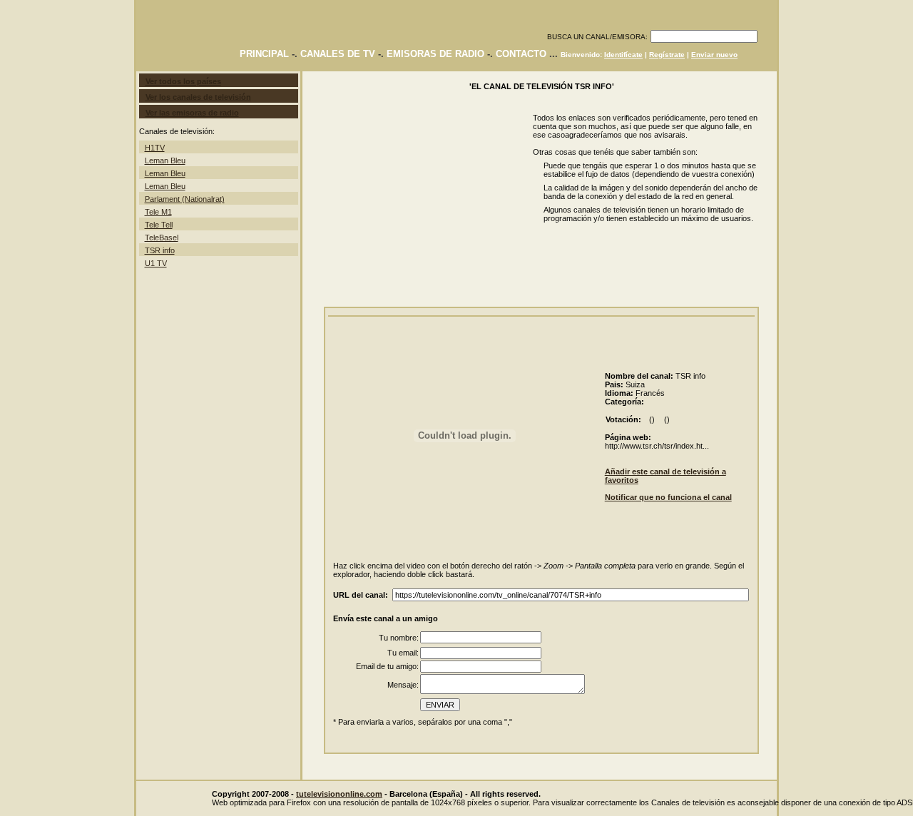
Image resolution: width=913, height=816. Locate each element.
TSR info (160, 250)
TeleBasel (161, 237)
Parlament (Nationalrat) (185, 199)
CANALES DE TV (337, 54)
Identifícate (623, 54)
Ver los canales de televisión (198, 97)
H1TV (155, 147)
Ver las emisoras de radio (192, 112)
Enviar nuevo (714, 54)
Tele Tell (159, 224)
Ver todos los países (183, 81)
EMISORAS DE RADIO (435, 54)
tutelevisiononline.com (339, 794)
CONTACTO (521, 54)
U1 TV (156, 263)
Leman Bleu (165, 160)
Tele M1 (158, 212)
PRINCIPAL (264, 54)
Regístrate (667, 54)
